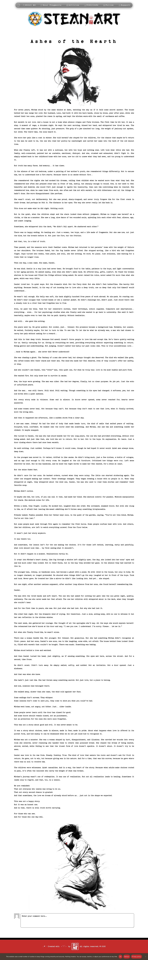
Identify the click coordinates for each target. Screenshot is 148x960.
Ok (120, 956)
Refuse (126, 956)
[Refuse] (145, 957)
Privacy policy (136, 956)
